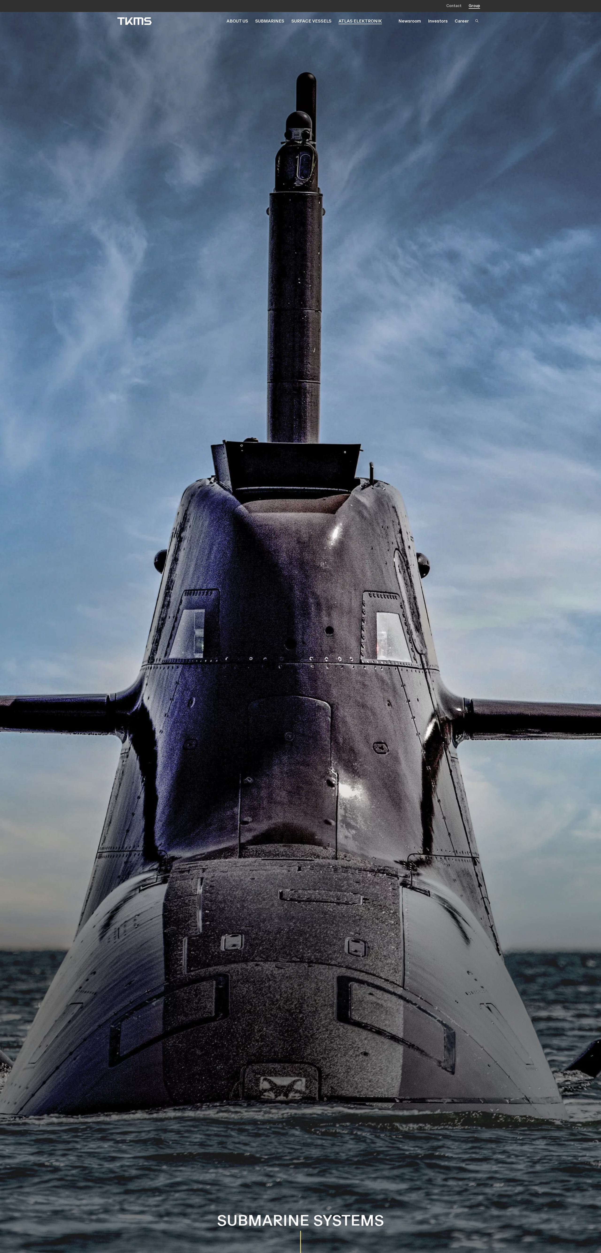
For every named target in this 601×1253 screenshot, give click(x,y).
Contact (454, 6)
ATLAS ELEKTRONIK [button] (360, 21)
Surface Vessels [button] (311, 21)
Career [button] (462, 21)
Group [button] (474, 6)
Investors (438, 21)
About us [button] (237, 21)
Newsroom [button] (409, 21)
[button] (478, 21)
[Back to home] (134, 21)
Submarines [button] (269, 21)
